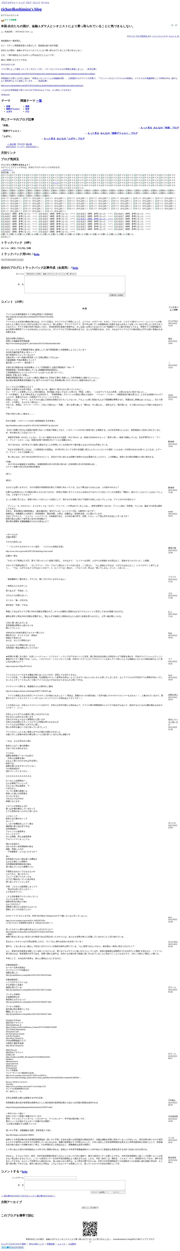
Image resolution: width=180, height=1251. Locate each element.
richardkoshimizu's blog (21, 9)
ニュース (61, 1244)
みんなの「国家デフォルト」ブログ (119, 133)
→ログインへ (7, 170)
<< (2, 32)
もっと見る (146, 127)
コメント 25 (174, 36)
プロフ (28, 2)
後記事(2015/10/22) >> (46, 1196)
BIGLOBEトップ (36, 1244)
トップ (22, 2)
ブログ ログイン (8, 2)
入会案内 (72, 1244)
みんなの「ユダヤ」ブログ (71, 138)
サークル (45, 2)
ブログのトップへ (28, 1196)
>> (32, 32)
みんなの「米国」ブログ (166, 127)
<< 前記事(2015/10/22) (10, 1196)
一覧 (39, 100)
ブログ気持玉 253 (143, 36)
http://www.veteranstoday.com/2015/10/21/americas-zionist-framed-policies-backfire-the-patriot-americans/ (42, 85)
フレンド (36, 2)
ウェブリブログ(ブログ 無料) (13, 1244)
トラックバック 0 (159, 36)
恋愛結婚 (50, 1244)
